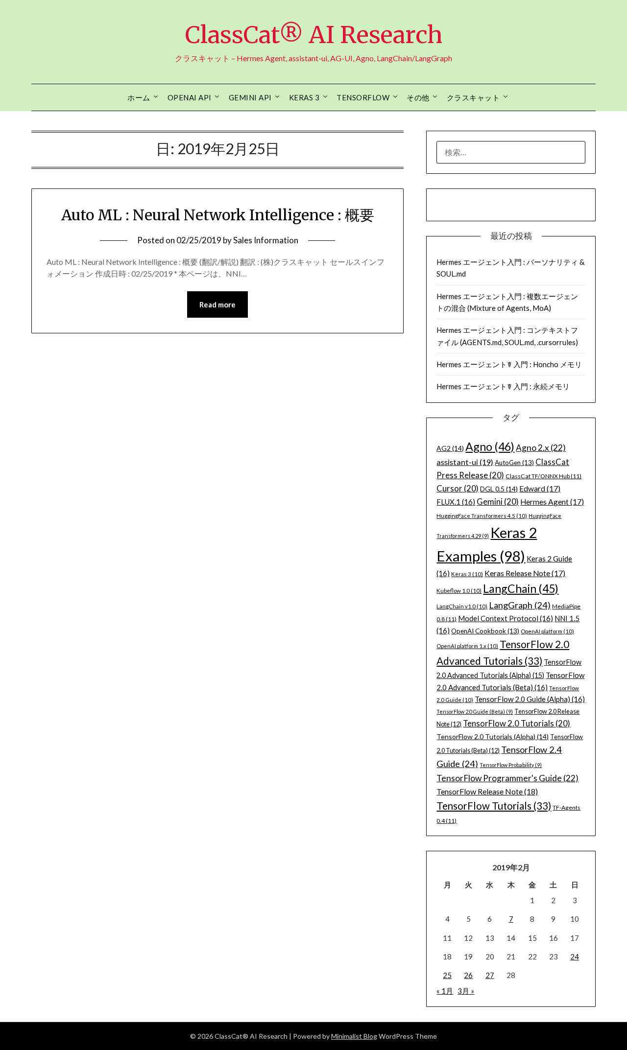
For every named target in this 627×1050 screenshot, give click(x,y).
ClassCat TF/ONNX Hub (543, 476)
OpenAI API (190, 97)
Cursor (457, 488)
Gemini (498, 502)
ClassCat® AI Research (313, 34)
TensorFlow (363, 97)
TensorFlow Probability (511, 765)
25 (447, 975)
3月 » (466, 990)
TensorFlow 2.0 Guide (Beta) (474, 711)
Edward (539, 488)
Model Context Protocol (505, 618)
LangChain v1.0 (461, 606)
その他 (418, 97)
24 (574, 956)
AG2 (450, 448)
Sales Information (265, 240)
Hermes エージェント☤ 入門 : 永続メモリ (503, 386)
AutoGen (514, 463)
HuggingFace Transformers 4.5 (481, 516)
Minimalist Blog (354, 1036)
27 (489, 975)
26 (468, 975)
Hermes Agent (552, 501)
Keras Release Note (524, 573)
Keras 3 (304, 97)
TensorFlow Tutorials (493, 806)
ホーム (138, 97)
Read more (217, 304)
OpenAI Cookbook (485, 631)
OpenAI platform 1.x (467, 646)
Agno (489, 446)
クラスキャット (473, 97)
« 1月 (444, 990)
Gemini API (250, 97)
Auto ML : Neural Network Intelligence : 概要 (217, 215)
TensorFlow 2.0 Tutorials (516, 723)
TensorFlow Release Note (487, 791)
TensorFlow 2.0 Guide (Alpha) (530, 699)
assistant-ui (464, 462)
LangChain (520, 588)
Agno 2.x (541, 448)
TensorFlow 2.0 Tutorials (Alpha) (492, 736)
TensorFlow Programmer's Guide (507, 778)
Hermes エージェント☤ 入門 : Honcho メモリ (509, 364)
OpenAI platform (547, 631)
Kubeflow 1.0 (459, 590)
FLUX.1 (455, 501)
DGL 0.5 (499, 489)
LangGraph (520, 605)
